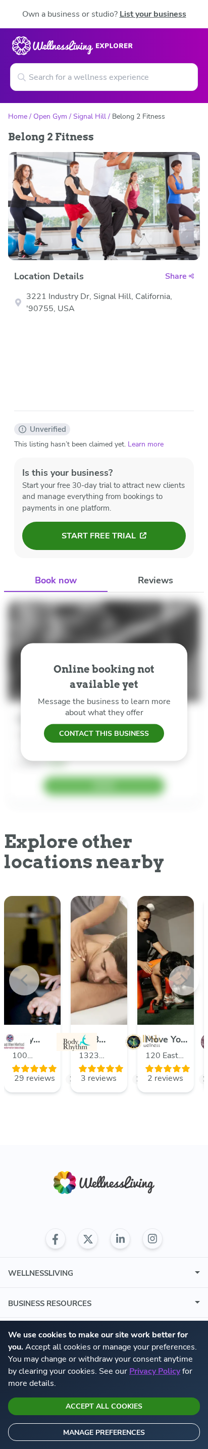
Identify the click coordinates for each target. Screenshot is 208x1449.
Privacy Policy (154, 1371)
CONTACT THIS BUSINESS (104, 733)
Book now (56, 580)
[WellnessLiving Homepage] (104, 1182)
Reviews (155, 580)
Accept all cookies (104, 1406)
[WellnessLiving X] (88, 1239)
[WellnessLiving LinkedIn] (120, 1239)
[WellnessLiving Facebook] (55, 1239)
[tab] (56, 580)
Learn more (146, 444)
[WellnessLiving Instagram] (152, 1239)
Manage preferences (104, 1432)
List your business (153, 14)
